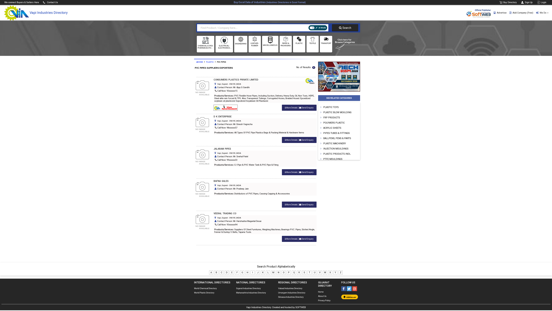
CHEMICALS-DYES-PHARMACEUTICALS (205, 47)
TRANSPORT (326, 43)
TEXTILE (312, 43)
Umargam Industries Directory (291, 293)
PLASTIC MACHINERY (334, 143)
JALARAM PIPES (222, 148)
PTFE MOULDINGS (332, 159)
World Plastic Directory (204, 293)
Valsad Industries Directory (290, 288)
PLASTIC (299, 43)
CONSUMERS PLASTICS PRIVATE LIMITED (236, 79)
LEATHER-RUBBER (255, 44)
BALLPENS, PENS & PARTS (337, 138)
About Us (322, 296)
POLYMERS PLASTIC (334, 122)
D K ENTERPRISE (223, 116)
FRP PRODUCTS (331, 117)
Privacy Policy (324, 300)
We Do (543, 12)
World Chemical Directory (205, 288)
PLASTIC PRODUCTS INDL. (337, 153)
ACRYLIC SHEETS (332, 128)
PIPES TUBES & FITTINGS (336, 133)
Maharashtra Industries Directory (251, 293)
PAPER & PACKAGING (286, 44)
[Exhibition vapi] (339, 76)
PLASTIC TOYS (331, 107)
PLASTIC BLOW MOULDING (337, 112)
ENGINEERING (241, 44)
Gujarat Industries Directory (248, 288)
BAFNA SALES (221, 181)
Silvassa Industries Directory (291, 297)
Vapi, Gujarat (222, 84)
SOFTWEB (300, 307)
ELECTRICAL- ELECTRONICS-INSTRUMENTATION (224, 47)
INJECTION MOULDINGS (335, 148)
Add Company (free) (523, 12)
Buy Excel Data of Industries (260, 2)
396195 (232, 84)
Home (200, 62)
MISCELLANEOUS (270, 45)
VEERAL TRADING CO (225, 213)
